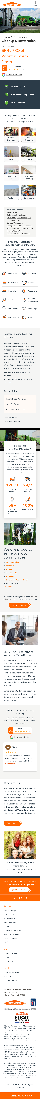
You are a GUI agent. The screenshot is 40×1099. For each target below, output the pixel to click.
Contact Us (8, 961)
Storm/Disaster (10, 922)
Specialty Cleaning (11, 934)
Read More (11, 823)
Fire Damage (9, 914)
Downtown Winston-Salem (17, 580)
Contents (26, 233)
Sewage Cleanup (14, 212)
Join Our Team (12, 404)
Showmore (8, 383)
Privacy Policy (9, 976)
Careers (7, 957)
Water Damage (10, 910)
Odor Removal (23, 228)
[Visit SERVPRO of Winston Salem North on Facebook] (26, 898)
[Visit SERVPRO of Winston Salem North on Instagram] (20, 897)
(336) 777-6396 (19, 605)
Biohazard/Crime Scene (16, 215)
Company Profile (10, 953)
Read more (10, 763)
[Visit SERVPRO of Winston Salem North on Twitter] (14, 898)
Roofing (7, 942)
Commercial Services (15, 409)
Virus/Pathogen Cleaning (17, 218)
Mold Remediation (11, 918)
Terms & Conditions (11, 972)
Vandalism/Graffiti (14, 233)
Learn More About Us (16, 399)
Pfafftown (10, 566)
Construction (9, 926)
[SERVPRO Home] (12, 4)
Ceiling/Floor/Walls (14, 226)
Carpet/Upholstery (14, 223)
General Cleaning (11, 938)
